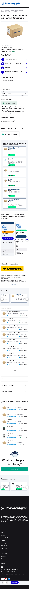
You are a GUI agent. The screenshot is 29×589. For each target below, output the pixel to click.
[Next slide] (27, 239)
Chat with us (14, 469)
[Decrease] (2, 582)
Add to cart (14, 582)
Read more (13, 284)
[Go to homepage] (14, 508)
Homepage (6, 10)
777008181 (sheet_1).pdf (11, 134)
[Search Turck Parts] (12, 271)
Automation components (17, 10)
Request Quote (23, 582)
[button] (14, 59)
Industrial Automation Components (9, 11)
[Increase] (7, 582)
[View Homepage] (11, 3)
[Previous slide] (15, 239)
